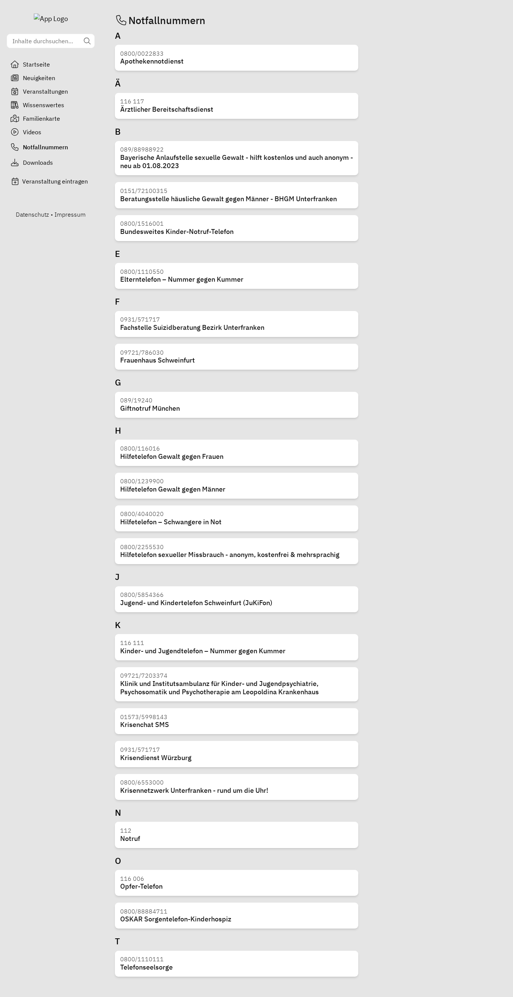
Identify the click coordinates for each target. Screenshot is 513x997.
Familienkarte (41, 118)
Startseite (36, 64)
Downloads (38, 162)
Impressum (70, 214)
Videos (32, 132)
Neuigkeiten (39, 78)
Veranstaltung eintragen (55, 181)
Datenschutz (32, 214)
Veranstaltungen (45, 91)
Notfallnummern (45, 147)
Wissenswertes (43, 105)
